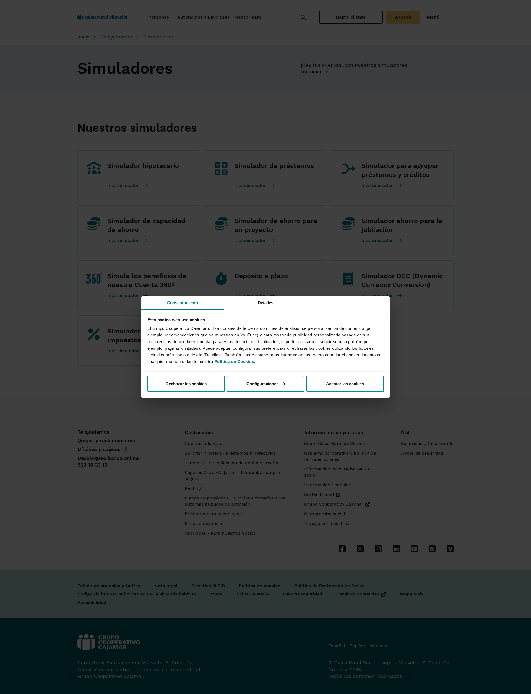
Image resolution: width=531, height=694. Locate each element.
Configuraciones (262, 383)
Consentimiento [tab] (182, 302)
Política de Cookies (234, 361)
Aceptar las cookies (345, 383)
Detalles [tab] (266, 302)
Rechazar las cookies (186, 383)
